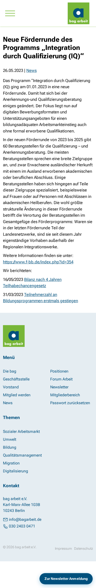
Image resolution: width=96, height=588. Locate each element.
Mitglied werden (17, 395)
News (31, 70)
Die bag (9, 371)
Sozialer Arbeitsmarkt (21, 431)
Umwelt (9, 439)
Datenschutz (83, 548)
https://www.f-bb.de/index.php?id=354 (38, 261)
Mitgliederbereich (65, 395)
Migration (11, 463)
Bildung (9, 447)
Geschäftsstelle (16, 379)
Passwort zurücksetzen (70, 402)
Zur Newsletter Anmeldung (66, 579)
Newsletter (59, 387)
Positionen (59, 371)
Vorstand (11, 387)
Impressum (63, 548)
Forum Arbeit (61, 379)
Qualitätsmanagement (22, 455)
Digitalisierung (15, 471)
